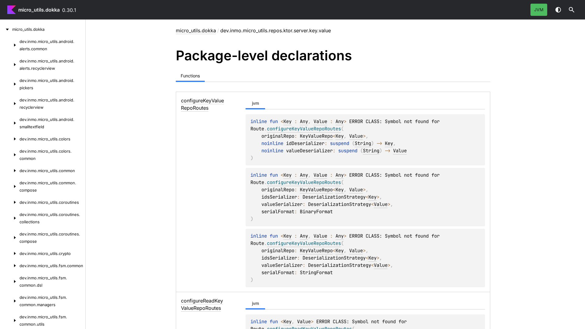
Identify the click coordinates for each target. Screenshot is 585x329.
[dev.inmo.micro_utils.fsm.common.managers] (10, 301)
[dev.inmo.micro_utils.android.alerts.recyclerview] (10, 64)
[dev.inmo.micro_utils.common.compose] (10, 186)
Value (320, 121)
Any (304, 121)
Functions (190, 75)
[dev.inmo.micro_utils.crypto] (10, 253)
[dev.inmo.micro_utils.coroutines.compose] (10, 237)
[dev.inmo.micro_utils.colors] (10, 139)
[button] (572, 10)
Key (287, 121)
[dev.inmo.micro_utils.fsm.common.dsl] (10, 281)
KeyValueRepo (316, 136)
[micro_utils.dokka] (6, 29)
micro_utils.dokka (39, 10)
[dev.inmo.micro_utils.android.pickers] (10, 84)
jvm (539, 9)
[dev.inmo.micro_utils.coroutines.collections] (10, 218)
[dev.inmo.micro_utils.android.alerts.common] (10, 45)
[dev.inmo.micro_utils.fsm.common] (10, 266)
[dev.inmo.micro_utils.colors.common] (10, 154)
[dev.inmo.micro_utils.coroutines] (10, 202)
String (363, 143)
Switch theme (558, 10)
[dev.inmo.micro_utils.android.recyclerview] (10, 103)
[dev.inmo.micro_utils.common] (10, 170)
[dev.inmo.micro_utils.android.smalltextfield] (10, 123)
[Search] (572, 10)
